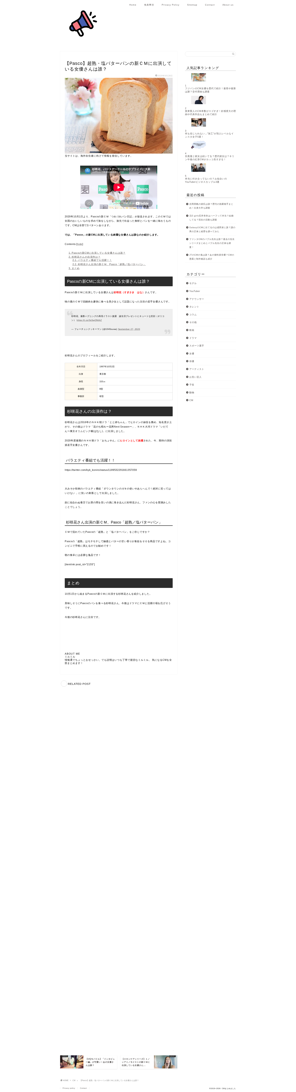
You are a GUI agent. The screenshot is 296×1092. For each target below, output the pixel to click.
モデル (193, 283)
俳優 (191, 361)
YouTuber (194, 291)
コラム (193, 314)
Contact (210, 5)
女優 (191, 353)
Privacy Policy (170, 5)
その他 (193, 322)
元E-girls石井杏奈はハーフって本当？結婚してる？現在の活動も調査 (211, 218)
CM (67, 57)
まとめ (74, 268)
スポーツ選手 (196, 345)
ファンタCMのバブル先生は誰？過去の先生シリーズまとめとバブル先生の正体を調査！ (212, 243)
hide (79, 244)
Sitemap (192, 5)
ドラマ (193, 338)
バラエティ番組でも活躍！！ (92, 260)
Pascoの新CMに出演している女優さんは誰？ (97, 253)
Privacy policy (69, 1088)
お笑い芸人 (195, 377)
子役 (191, 384)
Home (132, 5)
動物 (191, 392)
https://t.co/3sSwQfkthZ (89, 320)
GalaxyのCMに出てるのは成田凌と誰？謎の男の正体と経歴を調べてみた (212, 229)
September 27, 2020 (129, 329)
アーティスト (196, 369)
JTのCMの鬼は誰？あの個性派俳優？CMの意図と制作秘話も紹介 (211, 257)
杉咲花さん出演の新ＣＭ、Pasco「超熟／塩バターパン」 (109, 264)
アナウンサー (196, 299)
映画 (191, 330)
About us (228, 5)
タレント (194, 306)
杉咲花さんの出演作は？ (85, 257)
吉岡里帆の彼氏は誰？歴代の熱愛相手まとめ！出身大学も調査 (211, 206)
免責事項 (149, 5)
